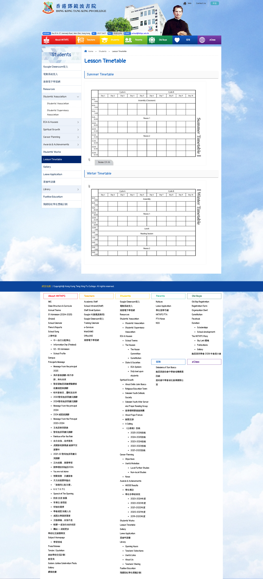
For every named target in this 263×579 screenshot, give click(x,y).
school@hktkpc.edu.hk (140, 33)
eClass (212, 40)
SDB (188, 40)
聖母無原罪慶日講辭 (63, 432)
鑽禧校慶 (52, 572)
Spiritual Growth (51, 129)
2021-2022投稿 (138, 450)
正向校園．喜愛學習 (63, 462)
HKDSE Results (131, 485)
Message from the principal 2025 (65, 368)
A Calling (129, 424)
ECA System (136, 367)
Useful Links (130, 555)
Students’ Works (52, 152)
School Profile (59, 353)
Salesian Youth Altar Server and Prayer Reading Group (137, 404)
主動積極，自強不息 (63, 520)
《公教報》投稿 (132, 428)
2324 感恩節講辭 (61, 414)
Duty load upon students (137, 373)
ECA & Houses (50, 122)
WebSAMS (88, 331)
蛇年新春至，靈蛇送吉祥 (65, 392)
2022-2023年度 (138, 503)
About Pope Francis (133, 415)
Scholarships (202, 327)
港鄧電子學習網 (51, 81)
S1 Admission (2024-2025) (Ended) (60, 316)
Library (46, 189)
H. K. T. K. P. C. (59, 489)
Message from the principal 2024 (65, 408)
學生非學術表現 (132, 494)
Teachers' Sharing (132, 564)
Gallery (47, 166)
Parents (138, 40)
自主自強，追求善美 (63, 441)
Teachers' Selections (134, 551)
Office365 (88, 336)
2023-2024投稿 (138, 441)
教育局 (51, 559)
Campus (51, 358)
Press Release (54, 546)
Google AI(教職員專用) (94, 314)
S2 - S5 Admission (61, 349)
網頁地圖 (46, 286)
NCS (158, 323)
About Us (129, 559)
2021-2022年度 (138, 507)
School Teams (131, 340)
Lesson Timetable (52, 159)
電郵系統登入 (50, 74)
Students (115, 40)
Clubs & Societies (132, 362)
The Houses (130, 345)
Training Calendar (91, 323)
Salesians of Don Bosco (166, 367)
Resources (49, 89)
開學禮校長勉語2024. (63, 467)
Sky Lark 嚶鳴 (203, 340)
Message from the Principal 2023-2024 (65, 421)
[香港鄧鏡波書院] (74, 7)
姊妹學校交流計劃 (56, 555)
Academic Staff (91, 301)
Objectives (129, 459)
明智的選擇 (58, 507)
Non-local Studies (138, 472)
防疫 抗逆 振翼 (60, 498)
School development (206, 332)
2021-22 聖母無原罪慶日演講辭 (65, 456)
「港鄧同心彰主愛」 (63, 485)
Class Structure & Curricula (60, 306)
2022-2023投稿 (138, 446)
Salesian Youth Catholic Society (135, 395)
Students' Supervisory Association (58, 112)
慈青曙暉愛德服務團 (134, 410)
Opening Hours (131, 546)
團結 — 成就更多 (61, 529)
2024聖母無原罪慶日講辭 (65, 401)
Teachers (91, 40)
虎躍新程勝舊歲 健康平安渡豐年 (65, 447)
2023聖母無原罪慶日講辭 (65, 397)
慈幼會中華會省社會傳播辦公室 (170, 382)
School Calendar (55, 323)
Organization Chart (200, 310)
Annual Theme (54, 310)
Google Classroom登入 (55, 66)
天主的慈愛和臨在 (61, 480)
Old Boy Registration (200, 301)
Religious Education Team (136, 389)
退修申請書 (49, 181)
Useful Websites (132, 463)
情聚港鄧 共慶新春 (63, 476)
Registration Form (199, 306)
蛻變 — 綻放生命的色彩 (64, 524)
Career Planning (51, 137)
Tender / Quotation (56, 550)
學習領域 (57, 542)
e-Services (88, 327)
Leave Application (52, 174)
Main (189, 3)
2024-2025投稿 (138, 437)
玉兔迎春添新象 (60, 427)
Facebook (196, 319)
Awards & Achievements (56, 144)
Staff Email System (92, 310)
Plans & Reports (55, 327)
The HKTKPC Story (200, 336)
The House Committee (135, 351)
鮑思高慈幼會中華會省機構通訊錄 (170, 373)
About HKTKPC (62, 40)
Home (90, 51)
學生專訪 (129, 490)
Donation (196, 323)
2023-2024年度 (138, 498)
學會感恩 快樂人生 (62, 511)
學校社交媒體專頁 (56, 533)
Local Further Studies (140, 468)
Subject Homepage (56, 537)
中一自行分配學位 (61, 340)
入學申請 (52, 336)
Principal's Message (56, 362)
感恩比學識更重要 (61, 516)
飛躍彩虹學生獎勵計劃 (55, 204)
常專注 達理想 (60, 502)
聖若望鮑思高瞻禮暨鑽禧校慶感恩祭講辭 (65, 386)
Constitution (136, 358)
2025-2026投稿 (138, 432)
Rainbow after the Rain (63, 436)
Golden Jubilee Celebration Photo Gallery (62, 565)
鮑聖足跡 (129, 419)
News (127, 476)
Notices (159, 301)
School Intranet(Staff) (93, 306)
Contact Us (201, 3)
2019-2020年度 (138, 516)
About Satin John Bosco (135, 384)
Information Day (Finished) (64, 344)
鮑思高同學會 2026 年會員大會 (206, 353)
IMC (49, 301)
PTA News (160, 319)
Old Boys (163, 40)
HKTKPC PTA (161, 314)
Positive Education (53, 196)
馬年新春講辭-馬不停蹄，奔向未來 (63, 377)
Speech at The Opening (63, 493)
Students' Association (54, 96)
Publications (202, 345)
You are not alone (60, 471)
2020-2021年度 (138, 512)
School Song (53, 331)
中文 (215, 3)
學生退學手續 (162, 310)
